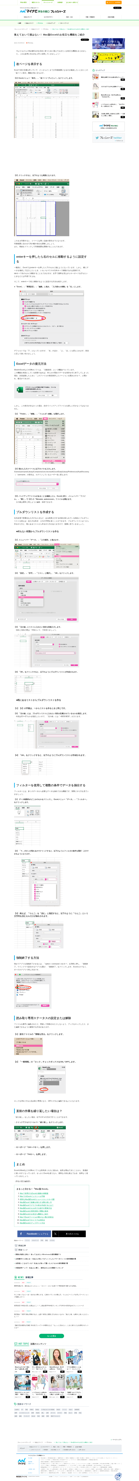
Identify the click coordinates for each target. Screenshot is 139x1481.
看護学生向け (61, 1458)
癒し (43, 1412)
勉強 (46, 1240)
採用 (71, 1476)
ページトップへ (117, 1439)
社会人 (70, 1409)
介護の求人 (95, 1470)
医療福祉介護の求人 (93, 1459)
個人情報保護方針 (84, 1476)
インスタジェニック (24, 1412)
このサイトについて (35, 1449)
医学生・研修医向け (70, 1458)
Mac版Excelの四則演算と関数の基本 (34, 1211)
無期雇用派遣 (88, 1470)
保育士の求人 (80, 1470)
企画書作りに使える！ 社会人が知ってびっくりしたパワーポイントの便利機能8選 (46, 1259)
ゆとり (70, 1412)
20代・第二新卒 (63, 1469)
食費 (32, 1412)
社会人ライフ (29, 23)
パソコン (27, 1240)
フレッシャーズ (47, 2)
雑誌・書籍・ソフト (115, 1463)
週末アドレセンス (55, 1416)
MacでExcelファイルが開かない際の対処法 (37, 1217)
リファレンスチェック (94, 1472)
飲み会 (33, 1416)
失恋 (38, 1416)
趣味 (20, 1416)
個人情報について (55, 1449)
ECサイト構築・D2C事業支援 (85, 1465)
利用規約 (46, 1449)
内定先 (37, 1412)
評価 (75, 1412)
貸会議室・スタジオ (72, 1472)
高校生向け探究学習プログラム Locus (59, 1461)
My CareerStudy (98, 1465)
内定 (80, 1412)
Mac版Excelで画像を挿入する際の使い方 (36, 1202)
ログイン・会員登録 (114, 2)
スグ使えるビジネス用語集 (47, 1409)
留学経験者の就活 (52, 1458)
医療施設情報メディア (45, 1467)
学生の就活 (43, 1458)
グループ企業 (76, 1476)
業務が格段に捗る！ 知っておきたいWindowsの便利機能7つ (38, 1254)
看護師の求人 (52, 1470)
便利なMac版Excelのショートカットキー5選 (37, 1199)
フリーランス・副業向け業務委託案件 (78, 1459)
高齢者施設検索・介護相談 (106, 1467)
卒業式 (31, 1409)
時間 (47, 1416)
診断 (20, 23)
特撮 (65, 1412)
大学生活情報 (95, 1463)
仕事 (47, 1412)
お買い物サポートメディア (58, 1467)
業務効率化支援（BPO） (54, 1472)
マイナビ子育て (73, 1465)
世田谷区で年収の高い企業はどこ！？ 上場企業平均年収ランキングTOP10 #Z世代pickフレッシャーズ (49, 1305)
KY (22, 1409)
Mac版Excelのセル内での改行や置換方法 (36, 1208)
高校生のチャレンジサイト (69, 1463)
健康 (16, 1416)
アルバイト (108, 1458)
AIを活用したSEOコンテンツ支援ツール (89, 1467)
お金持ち (17, 1409)
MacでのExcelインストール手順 (32, 1196)
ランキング (26, 1416)
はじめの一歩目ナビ (72, 2)
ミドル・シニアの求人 (45, 1459)
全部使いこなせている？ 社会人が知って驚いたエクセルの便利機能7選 (42, 1263)
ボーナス (53, 1412)
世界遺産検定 (54, 1465)
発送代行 (64, 1472)
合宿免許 (60, 2)
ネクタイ (60, 1412)
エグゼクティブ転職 (89, 1469)
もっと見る (51, 1336)
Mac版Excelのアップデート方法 (32, 1223)
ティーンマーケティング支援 (84, 1463)
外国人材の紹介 (114, 1470)
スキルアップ (51, 23)
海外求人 (88, 1458)
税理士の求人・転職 (108, 1469)
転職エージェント (79, 1469)
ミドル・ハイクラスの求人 (98, 1458)
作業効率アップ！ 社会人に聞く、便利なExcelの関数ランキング (39, 1268)
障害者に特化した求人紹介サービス (60, 1459)
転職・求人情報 (80, 1458)
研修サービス (44, 1472)
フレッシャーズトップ (20, 29)
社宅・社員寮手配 (83, 1472)
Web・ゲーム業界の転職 (52, 1469)
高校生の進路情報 (45, 1461)
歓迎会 (37, 1409)
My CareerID (107, 1465)
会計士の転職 (99, 1469)
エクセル (52, 1240)
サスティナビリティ (64, 1476)
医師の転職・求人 (71, 1470)
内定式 (58, 1409)
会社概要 (50, 1476)
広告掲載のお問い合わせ (69, 1449)
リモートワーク (64, 23)
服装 (43, 1416)
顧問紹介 (117, 1469)
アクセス (56, 1476)
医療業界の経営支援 (104, 1470)
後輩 (16, 1412)
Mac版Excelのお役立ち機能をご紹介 (34, 1214)
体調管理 (77, 1409)
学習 (42, 1240)
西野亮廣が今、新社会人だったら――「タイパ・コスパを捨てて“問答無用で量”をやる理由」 (46, 1286)
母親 (26, 1409)
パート (114, 1458)
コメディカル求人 (61, 1470)
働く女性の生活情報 (104, 1463)
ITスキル (40, 23)
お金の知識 (78, 1447)
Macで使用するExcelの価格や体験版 (34, 1193)
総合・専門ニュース (57, 1463)
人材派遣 (43, 1469)
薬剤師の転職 (44, 1470)
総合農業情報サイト (63, 1465)
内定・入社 (56, 1447)
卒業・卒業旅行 (67, 1447)
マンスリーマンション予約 (72, 1467)
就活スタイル (36, 2)
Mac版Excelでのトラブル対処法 (32, 1220)
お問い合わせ (82, 1449)
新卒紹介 (71, 1469)
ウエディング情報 (45, 1465)
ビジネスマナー (45, 1447)
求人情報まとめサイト (45, 1463)
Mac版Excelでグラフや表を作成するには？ (37, 1205)
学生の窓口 (23, 2)
